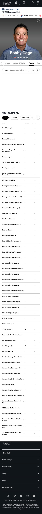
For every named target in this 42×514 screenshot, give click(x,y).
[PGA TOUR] (7, 443)
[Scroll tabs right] (38, 70)
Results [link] (6, 63)
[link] (7, 3)
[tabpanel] (21, 251)
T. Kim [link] (7, 16)
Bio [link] (38, 63)
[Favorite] (38, 21)
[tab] (6, 64)
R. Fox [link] (26, 16)
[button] (15, 70)
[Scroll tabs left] (3, 64)
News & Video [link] (19, 63)
